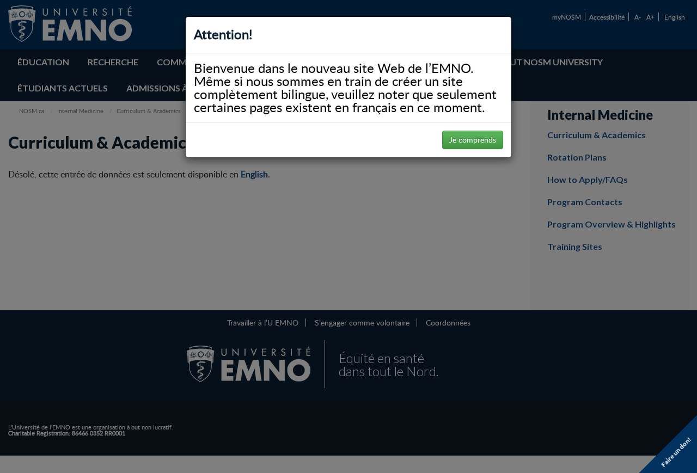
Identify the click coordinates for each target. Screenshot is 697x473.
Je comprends (472, 139)
